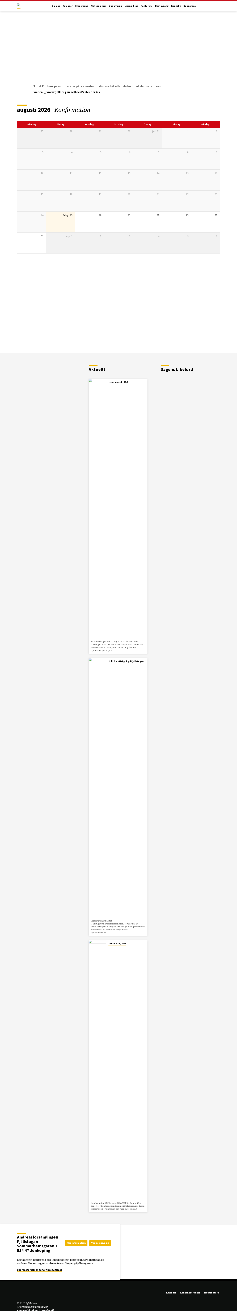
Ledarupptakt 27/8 (118, 382)
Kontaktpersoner (190, 1292)
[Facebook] (24, 1293)
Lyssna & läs (131, 6)
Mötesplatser (98, 6)
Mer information (76, 1242)
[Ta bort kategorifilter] (94, 109)
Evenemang (81, 6)
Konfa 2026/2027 (117, 943)
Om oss (56, 6)
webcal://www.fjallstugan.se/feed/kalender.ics (66, 92)
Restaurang (162, 6)
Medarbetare (211, 1292)
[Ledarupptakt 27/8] (97, 509)
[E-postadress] (19, 1293)
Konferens (147, 6)
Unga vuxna (115, 6)
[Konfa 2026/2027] (97, 1070)
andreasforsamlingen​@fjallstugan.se (39, 1269)
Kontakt (176, 6)
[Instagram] (29, 1293)
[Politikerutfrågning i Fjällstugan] (97, 788)
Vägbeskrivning (100, 1242)
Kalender (68, 6)
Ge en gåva (189, 6)
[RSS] (34, 1293)
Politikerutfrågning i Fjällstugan (126, 661)
